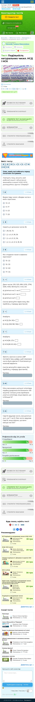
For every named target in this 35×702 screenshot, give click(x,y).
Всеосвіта (4, 38)
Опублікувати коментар (17, 685)
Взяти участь (6, 9)
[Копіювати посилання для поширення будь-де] (14, 529)
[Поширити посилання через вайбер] (20, 529)
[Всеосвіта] (2, 1)
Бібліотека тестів (14, 38)
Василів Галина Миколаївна (17, 44)
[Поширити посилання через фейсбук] (17, 529)
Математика (25, 38)
